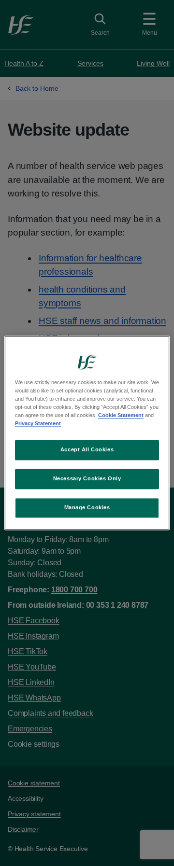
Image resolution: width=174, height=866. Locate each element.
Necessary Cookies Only (87, 479)
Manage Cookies (87, 508)
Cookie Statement (121, 416)
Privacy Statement (38, 424)
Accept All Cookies (87, 450)
